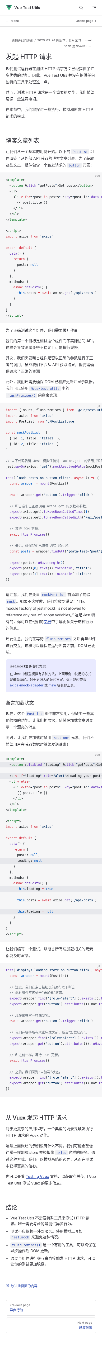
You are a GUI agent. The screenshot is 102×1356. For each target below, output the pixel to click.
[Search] (81, 7)
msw (52, 685)
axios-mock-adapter (26, 685)
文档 (47, 621)
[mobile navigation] (94, 7)
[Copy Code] (94, 180)
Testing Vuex (37, 1176)
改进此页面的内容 (24, 1286)
